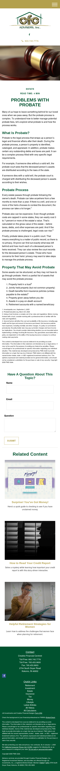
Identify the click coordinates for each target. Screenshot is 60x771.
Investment (30, 688)
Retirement (30, 685)
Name (9, 382)
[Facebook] (29, 34)
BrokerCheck (50, 717)
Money (30, 699)
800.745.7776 (32, 40)
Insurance (30, 693)
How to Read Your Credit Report (30, 563)
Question (9, 415)
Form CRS (38, 713)
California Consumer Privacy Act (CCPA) (18, 747)
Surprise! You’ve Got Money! (30, 502)
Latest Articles (30, 704)
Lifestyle (30, 702)
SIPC (47, 762)
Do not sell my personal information (40, 749)
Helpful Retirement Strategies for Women (30, 625)
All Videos (30, 707)
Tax (30, 696)
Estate (30, 691)
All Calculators (30, 710)
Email (9, 399)
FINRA (41, 762)
